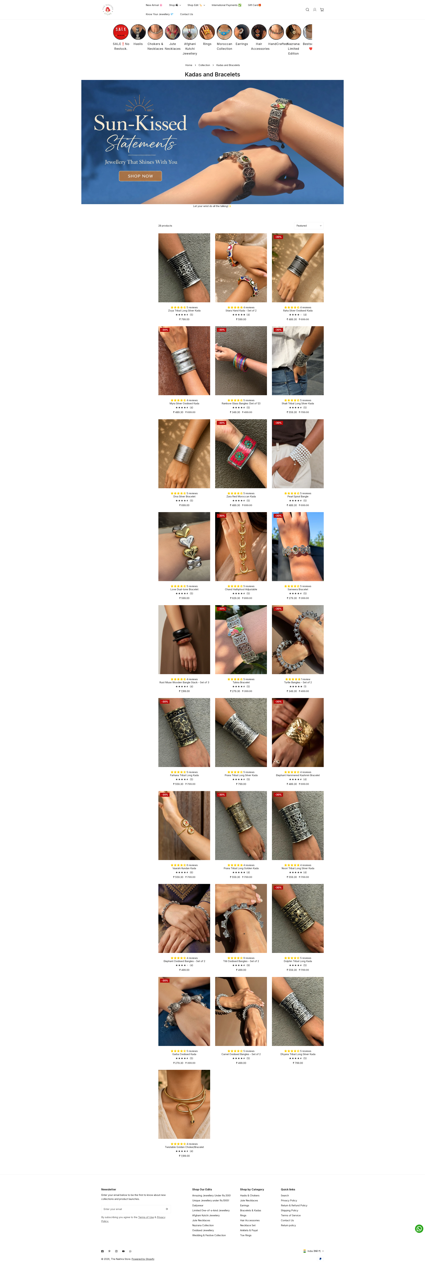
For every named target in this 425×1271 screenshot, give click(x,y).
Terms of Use (146, 1217)
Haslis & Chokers (249, 1195)
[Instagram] (116, 1251)
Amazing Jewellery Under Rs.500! (211, 1195)
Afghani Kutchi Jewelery (206, 1215)
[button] (322, 9)
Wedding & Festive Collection (209, 1235)
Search (285, 1195)
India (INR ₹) (314, 1251)
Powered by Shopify (143, 1259)
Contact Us (287, 1220)
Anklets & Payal (249, 1230)
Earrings (244, 1205)
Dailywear (197, 1205)
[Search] (307, 9)
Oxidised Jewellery (203, 1230)
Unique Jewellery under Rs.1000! (210, 1200)
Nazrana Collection (203, 1225)
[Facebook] (102, 1251)
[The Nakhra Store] (108, 9)
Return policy (288, 1225)
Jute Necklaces (201, 1220)
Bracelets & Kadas (250, 1210)
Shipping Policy (289, 1210)
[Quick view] (204, 298)
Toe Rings (246, 1235)
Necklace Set (247, 1225)
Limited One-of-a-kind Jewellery (211, 1210)
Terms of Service (291, 1215)
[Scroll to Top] (419, 1253)
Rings (243, 1215)
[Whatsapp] (130, 1251)
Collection (204, 65)
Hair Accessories (250, 1220)
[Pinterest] (109, 1251)
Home (188, 65)
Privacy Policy (289, 1200)
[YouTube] (123, 1251)
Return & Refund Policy (294, 1205)
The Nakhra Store (120, 1259)
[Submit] (167, 1209)
